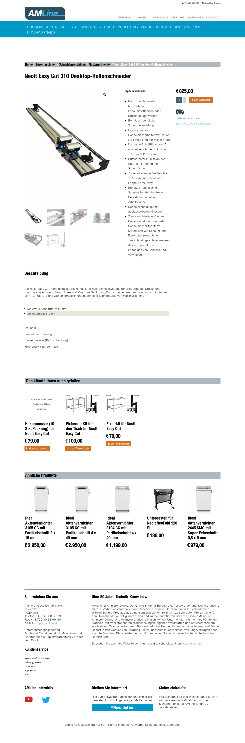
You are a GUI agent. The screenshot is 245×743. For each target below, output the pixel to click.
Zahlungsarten (32, 662)
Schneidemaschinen (72, 64)
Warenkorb (194, 17)
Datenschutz (31, 666)
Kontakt (211, 17)
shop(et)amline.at (45, 623)
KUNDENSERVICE (41, 32)
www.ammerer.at (192, 643)
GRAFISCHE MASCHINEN (80, 26)
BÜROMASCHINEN (42, 26)
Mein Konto (159, 17)
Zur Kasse (177, 17)
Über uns (124, 17)
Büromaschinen (46, 64)
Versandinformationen (37, 658)
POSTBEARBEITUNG (121, 26)
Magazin (141, 17)
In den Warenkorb (201, 100)
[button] (105, 95)
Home (29, 64)
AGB (26, 674)
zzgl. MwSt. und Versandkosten (193, 123)
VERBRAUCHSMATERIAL (161, 26)
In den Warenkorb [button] (37, 448)
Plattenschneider (99, 64)
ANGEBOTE (193, 26)
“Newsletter (122, 707)
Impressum (30, 670)
